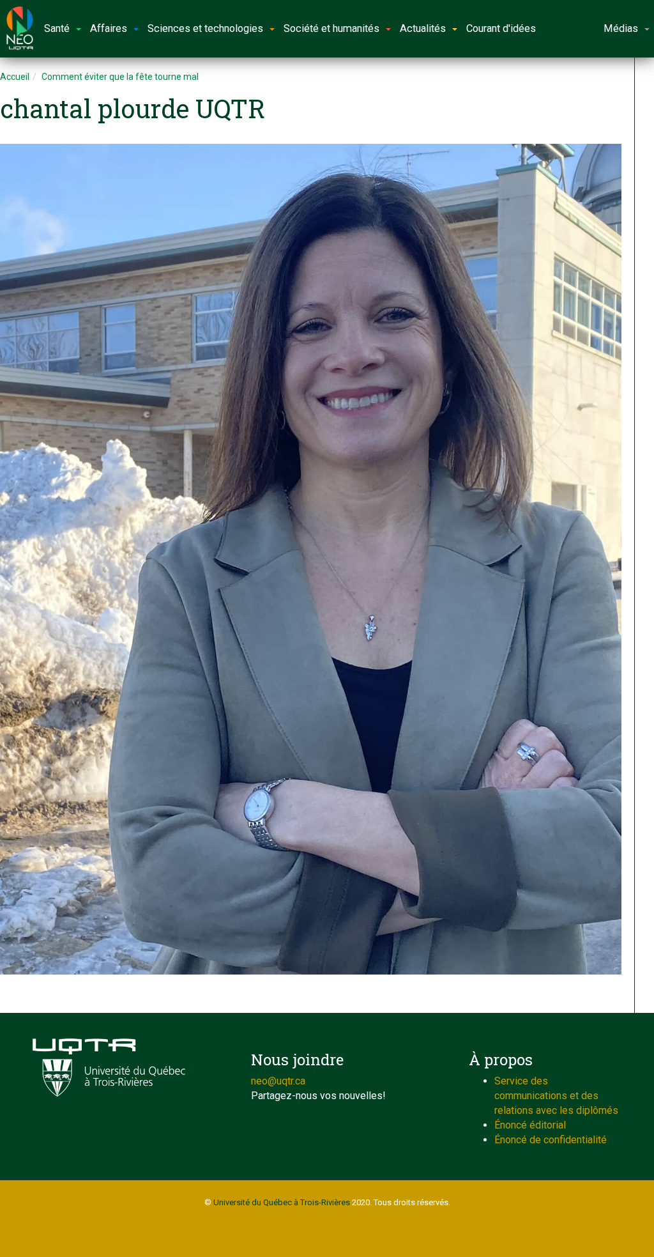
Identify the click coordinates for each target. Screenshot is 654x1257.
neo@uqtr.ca (278, 1081)
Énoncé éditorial (530, 1125)
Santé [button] (57, 28)
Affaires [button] (108, 28)
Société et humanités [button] (331, 28)
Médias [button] (621, 28)
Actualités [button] (423, 28)
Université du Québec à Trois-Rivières (281, 1202)
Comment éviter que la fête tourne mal (120, 77)
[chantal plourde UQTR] (310, 559)
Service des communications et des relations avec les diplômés (556, 1095)
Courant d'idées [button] (501, 28)
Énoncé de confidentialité (550, 1140)
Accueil (14, 77)
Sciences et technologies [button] (205, 28)
